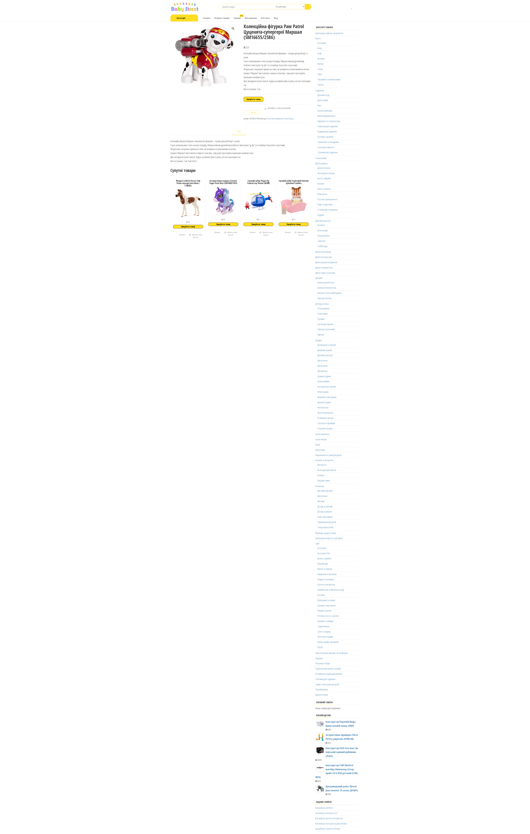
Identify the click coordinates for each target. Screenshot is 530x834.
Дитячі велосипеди (323, 251)
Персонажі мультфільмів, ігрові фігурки (280, 118)
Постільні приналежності (327, 199)
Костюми (321, 595)
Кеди (319, 53)
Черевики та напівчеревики (328, 79)
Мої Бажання (251, 18)
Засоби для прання (325, 324)
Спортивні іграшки (324, 428)
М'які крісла (322, 194)
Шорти (320, 647)
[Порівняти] (348, 6)
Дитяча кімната (321, 163)
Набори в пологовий (325, 329)
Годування (319, 90)
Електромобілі (323, 235)
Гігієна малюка (323, 308)
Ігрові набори (321, 439)
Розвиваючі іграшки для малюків (328, 673)
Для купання (322, 365)
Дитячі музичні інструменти (326, 262)
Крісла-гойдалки (324, 178)
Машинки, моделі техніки (325, 533)
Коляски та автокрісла (324, 460)
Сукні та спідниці (324, 631)
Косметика (319, 486)
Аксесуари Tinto (323, 553)
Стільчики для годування (327, 152)
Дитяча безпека (323, 168)
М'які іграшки (322, 391)
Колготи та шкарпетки (326, 584)
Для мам (318, 278)
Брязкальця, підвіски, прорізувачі (329, 33)
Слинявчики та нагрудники (328, 142)
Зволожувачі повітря (326, 173)
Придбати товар (253, 99)
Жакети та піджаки (324, 569)
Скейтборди (322, 246)
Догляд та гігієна (322, 303)
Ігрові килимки (323, 381)
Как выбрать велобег (324, 807)
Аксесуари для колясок (326, 470)
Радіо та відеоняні (324, 204)
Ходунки (320, 215)
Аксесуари (321, 548)
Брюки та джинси (324, 558)
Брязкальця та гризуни (326, 344)
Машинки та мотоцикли (326, 397)
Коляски (320, 475)
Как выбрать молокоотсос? (326, 813)
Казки (317, 444)
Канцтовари (320, 449)
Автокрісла (321, 464)
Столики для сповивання (327, 209)
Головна (206, 18)
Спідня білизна (323, 626)
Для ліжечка (322, 371)
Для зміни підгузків (325, 490)
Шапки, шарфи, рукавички (328, 642)
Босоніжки (321, 43)
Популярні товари (322, 663)
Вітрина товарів (222, 18)
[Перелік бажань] (352, 6)
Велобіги (321, 225)
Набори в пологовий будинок (329, 293)
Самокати (321, 241)
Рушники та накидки (325, 621)
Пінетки (320, 63)
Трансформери (321, 689)
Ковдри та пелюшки (325, 579)
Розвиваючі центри (325, 418)
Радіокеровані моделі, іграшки (328, 668)
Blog (276, 18)
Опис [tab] (238, 131)
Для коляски (322, 360)
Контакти (265, 18)
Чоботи (320, 84)
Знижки (238, 17)
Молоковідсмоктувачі (326, 116)
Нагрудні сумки (323, 480)
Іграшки (318, 340)
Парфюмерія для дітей (326, 522)
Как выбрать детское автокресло (329, 818)
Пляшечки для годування (327, 126)
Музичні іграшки (324, 402)
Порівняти (182, 235)
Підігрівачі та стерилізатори (328, 121)
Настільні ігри (322, 407)
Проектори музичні (325, 412)
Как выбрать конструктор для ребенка (331, 823)
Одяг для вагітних (324, 298)
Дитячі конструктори (323, 257)
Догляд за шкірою (324, 511)
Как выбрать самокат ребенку (327, 828)
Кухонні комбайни (324, 110)
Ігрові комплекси (322, 434)
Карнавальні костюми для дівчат (328, 455)
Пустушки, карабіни (325, 136)
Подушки (318, 658)
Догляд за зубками (325, 506)
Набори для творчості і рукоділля (329, 538)
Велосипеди (322, 230)
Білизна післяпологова (326, 287)
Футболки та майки (325, 636)
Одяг (317, 543)
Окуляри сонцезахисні (326, 605)
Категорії (181, 18)
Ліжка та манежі (323, 188)
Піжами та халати (324, 610)
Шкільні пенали (321, 694)
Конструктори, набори (326, 386)
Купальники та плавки (326, 600)
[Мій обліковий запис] (356, 6)
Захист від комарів (324, 516)
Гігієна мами (322, 313)
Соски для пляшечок (325, 147)
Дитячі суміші (322, 100)
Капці (319, 48)
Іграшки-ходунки (324, 376)
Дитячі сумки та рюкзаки (325, 272)
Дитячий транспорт (323, 220)
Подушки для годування (327, 131)
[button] (233, 28)
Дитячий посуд (323, 95)
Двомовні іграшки (324, 350)
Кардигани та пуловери (326, 574)
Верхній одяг (322, 563)
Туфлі (319, 74)
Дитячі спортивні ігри (323, 267)
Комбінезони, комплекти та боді (330, 589)
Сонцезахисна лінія (325, 527)
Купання (320, 183)
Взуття (317, 38)
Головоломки (321, 158)
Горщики (321, 319)
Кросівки (321, 58)
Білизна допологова (325, 282)
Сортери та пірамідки (326, 423)
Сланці (320, 69)
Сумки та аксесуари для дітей (327, 684)
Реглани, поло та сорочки (328, 615)
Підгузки (320, 334)
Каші (319, 105)
